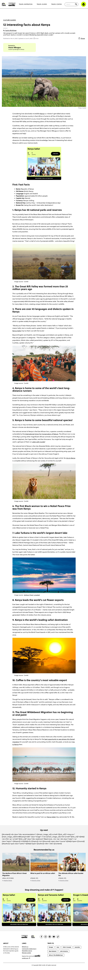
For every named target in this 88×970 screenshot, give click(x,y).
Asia (58, 947)
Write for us (25, 947)
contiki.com (25, 958)
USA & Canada (67, 947)
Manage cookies (26, 953)
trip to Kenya (70, 458)
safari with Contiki (38, 442)
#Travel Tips (34, 878)
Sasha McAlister (11, 30)
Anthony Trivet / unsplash (32, 595)
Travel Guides (42, 4)
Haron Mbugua (14, 47)
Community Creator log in (29, 949)
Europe (51, 947)
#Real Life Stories (8, 878)
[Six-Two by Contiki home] (4, 4)
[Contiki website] (24, 936)
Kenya (42, 114)
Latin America (64, 951)
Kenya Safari (16, 331)
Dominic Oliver (36, 880)
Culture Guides (9, 20)
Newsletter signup (27, 951)
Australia (77, 947)
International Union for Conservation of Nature (41, 434)
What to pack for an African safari (42, 873)
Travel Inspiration (25, 4)
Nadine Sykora (8, 880)
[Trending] (83, 4)
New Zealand (52, 951)
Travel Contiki (56, 4)
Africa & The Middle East (56, 955)
